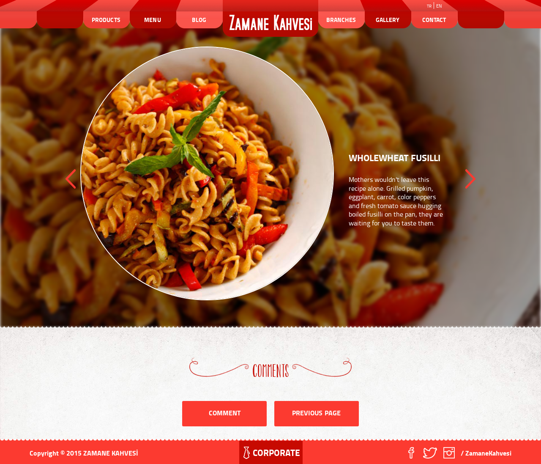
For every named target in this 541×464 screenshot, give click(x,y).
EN (439, 6)
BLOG (199, 19)
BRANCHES (340, 19)
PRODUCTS (106, 19)
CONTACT (434, 19)
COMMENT (224, 412)
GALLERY (387, 19)
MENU (152, 19)
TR (429, 6)
